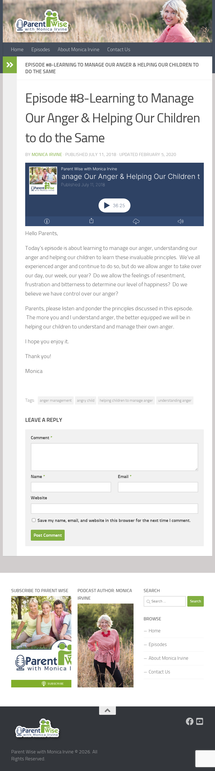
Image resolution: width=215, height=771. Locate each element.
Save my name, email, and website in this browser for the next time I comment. (114, 520)
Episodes (40, 49)
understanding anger (174, 400)
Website (39, 497)
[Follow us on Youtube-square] (200, 721)
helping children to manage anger (126, 400)
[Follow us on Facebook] (190, 721)
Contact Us (118, 49)
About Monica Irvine (78, 49)
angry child (85, 400)
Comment (41, 437)
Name (38, 476)
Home (17, 49)
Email (125, 476)
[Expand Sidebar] (10, 64)
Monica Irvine (47, 154)
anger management (56, 400)
